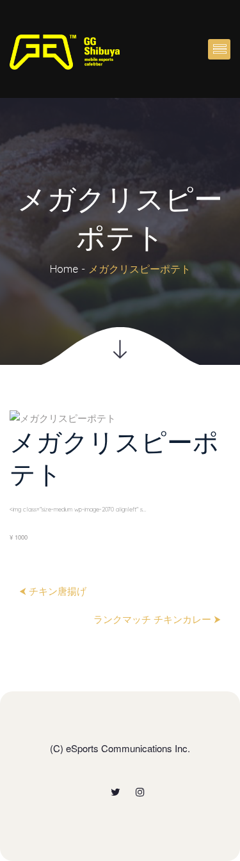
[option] (120, 477)
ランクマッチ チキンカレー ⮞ (157, 618)
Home (64, 268)
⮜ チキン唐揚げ (52, 590)
